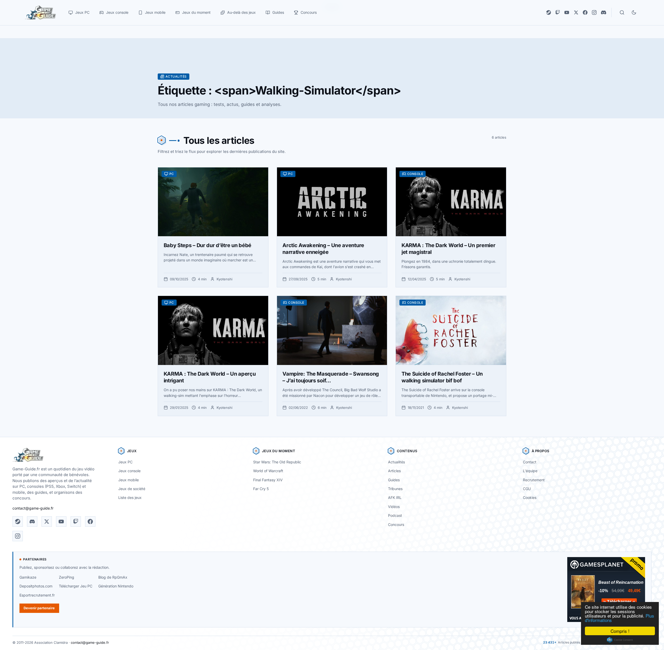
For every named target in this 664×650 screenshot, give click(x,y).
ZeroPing (66, 577)
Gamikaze (27, 577)
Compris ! (620, 631)
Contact (529, 462)
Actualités (396, 462)
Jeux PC (125, 462)
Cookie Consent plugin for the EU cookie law (620, 640)
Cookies (529, 497)
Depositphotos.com (35, 586)
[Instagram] (594, 12)
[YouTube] (567, 12)
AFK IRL (395, 497)
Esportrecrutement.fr (37, 595)
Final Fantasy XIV (268, 480)
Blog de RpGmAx (112, 577)
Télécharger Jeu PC (75, 586)
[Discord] (603, 12)
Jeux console (129, 471)
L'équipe (530, 471)
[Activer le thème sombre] (634, 12)
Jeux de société (131, 488)
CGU (527, 488)
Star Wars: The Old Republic (277, 462)
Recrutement (534, 480)
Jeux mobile (128, 480)
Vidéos (394, 506)
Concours (396, 524)
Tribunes (395, 488)
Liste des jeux (130, 497)
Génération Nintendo (115, 586)
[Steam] (548, 12)
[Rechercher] (622, 12)
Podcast (395, 515)
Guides (394, 480)
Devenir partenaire (39, 608)
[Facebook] (585, 12)
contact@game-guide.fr (32, 508)
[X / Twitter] (576, 12)
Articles (394, 471)
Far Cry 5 (261, 488)
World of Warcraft (268, 471)
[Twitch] (558, 12)
